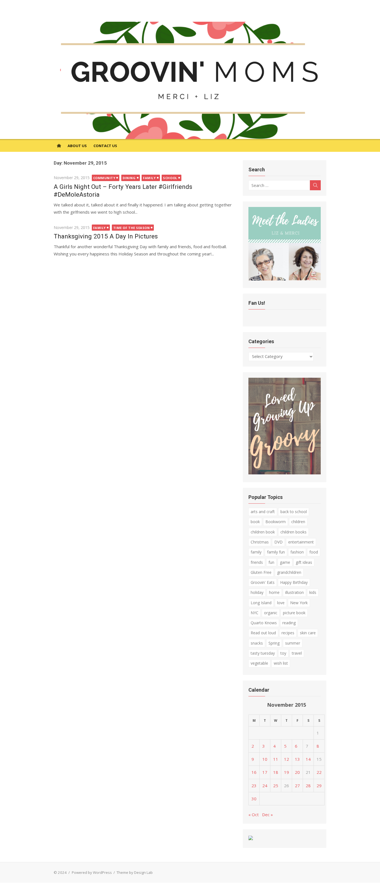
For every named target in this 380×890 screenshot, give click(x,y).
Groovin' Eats (263, 582)
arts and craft (263, 511)
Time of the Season (131, 228)
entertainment (301, 542)
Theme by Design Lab (135, 872)
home (274, 592)
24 (264, 785)
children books (293, 532)
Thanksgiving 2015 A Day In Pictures (106, 236)
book (255, 521)
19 (286, 772)
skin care (308, 632)
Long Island (261, 602)
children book (263, 532)
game (285, 562)
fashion (297, 552)
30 (253, 798)
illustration (294, 592)
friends (257, 562)
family (256, 552)
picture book (294, 612)
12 (286, 759)
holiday (257, 592)
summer (292, 643)
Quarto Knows (264, 622)
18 (275, 772)
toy (283, 653)
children (298, 521)
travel (297, 653)
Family (149, 178)
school (170, 178)
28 (308, 785)
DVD (278, 542)
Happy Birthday (294, 582)
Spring (274, 643)
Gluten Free (261, 572)
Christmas (260, 542)
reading (289, 622)
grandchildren (289, 572)
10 (264, 759)
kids (312, 592)
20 (297, 772)
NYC (254, 612)
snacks (257, 643)
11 (275, 759)
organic (270, 612)
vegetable (259, 663)
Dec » (267, 814)
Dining (129, 178)
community (104, 178)
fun (271, 562)
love (281, 602)
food (313, 552)
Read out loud (263, 632)
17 (264, 772)
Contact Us (105, 145)
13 (297, 759)
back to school (293, 511)
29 (319, 785)
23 (253, 785)
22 (319, 772)
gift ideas (304, 562)
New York (299, 602)
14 (308, 759)
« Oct (253, 814)
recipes (288, 632)
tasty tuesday (263, 653)
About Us (77, 145)
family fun (276, 552)
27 (297, 785)
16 (253, 772)
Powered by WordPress (92, 872)
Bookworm (275, 521)
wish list (281, 663)
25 (275, 785)
